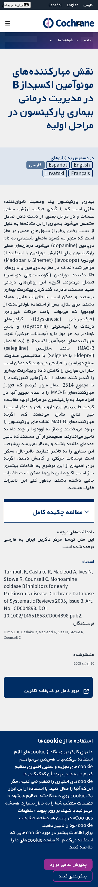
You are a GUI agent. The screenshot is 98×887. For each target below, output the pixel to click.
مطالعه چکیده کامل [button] (58, 511)
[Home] (68, 23)
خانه (87, 40)
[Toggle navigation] (7, 23)
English (72, 4)
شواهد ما (65, 40)
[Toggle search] (79, 23)
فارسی (88, 4)
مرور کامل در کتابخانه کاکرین (52, 690)
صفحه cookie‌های (37, 839)
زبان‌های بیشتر (14, 4)
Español (55, 4)
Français (80, 173)
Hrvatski (54, 173)
